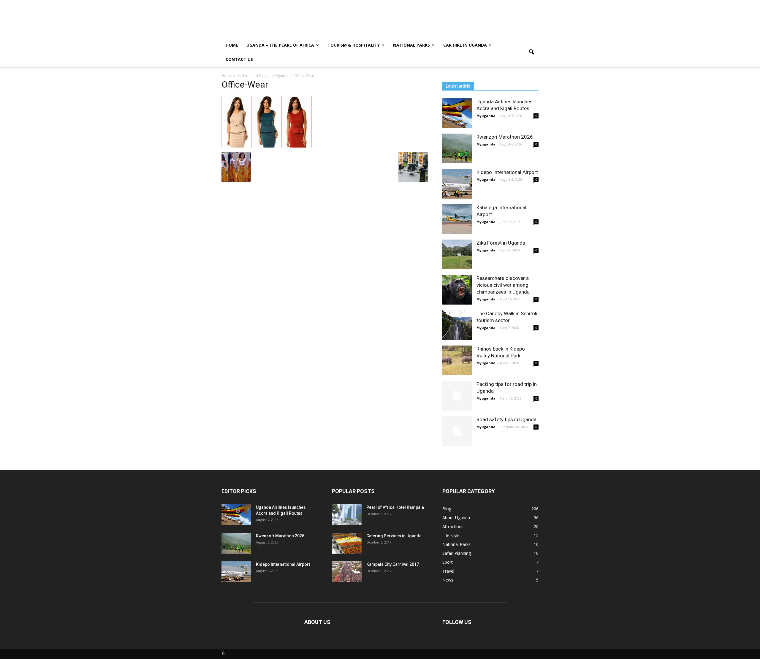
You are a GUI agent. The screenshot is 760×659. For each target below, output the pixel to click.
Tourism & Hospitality (353, 45)
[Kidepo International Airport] (457, 184)
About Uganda (456, 517)
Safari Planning (456, 553)
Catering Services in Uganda (394, 535)
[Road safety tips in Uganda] (457, 431)
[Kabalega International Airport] (457, 219)
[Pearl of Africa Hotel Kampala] (347, 514)
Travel (448, 571)
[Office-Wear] (266, 146)
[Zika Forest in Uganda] (457, 254)
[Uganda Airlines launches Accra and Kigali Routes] (457, 113)
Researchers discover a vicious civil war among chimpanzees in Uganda (503, 285)
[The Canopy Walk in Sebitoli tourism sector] (457, 325)
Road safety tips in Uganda (506, 419)
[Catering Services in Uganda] (347, 543)
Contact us (239, 59)
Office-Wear (244, 84)
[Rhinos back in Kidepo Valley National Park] (457, 360)
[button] (531, 52)
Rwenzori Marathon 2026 (504, 137)
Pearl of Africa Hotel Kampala (395, 507)
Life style (451, 535)
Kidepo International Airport (507, 172)
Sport (447, 562)
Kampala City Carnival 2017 (392, 564)
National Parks (411, 45)
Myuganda (485, 115)
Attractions (452, 526)
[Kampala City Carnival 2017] (347, 571)
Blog (446, 508)
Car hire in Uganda (465, 45)
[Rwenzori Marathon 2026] (457, 148)
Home (232, 45)
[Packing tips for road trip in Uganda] (457, 396)
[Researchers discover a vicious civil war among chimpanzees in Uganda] (457, 290)
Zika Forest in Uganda (500, 243)
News (447, 580)
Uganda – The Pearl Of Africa (280, 45)
